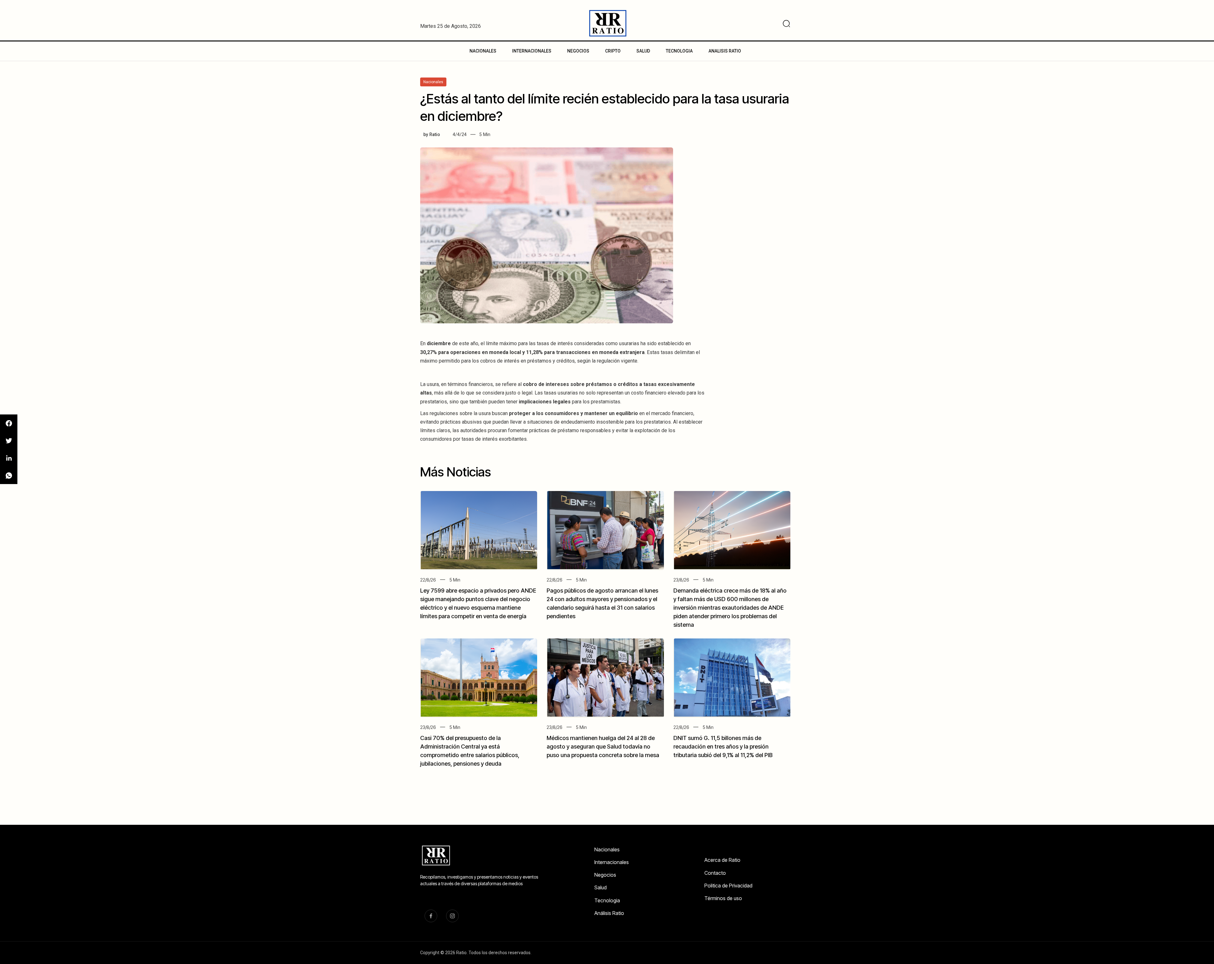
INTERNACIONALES (531, 50)
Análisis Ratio (609, 913)
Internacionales (611, 862)
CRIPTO (613, 50)
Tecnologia (607, 900)
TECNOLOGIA (679, 50)
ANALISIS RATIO (724, 50)
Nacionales (607, 849)
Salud (600, 887)
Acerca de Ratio (722, 860)
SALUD (643, 50)
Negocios (605, 875)
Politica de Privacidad (728, 885)
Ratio (434, 134)
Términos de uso (723, 898)
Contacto (715, 873)
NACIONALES (482, 50)
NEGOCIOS (578, 50)
